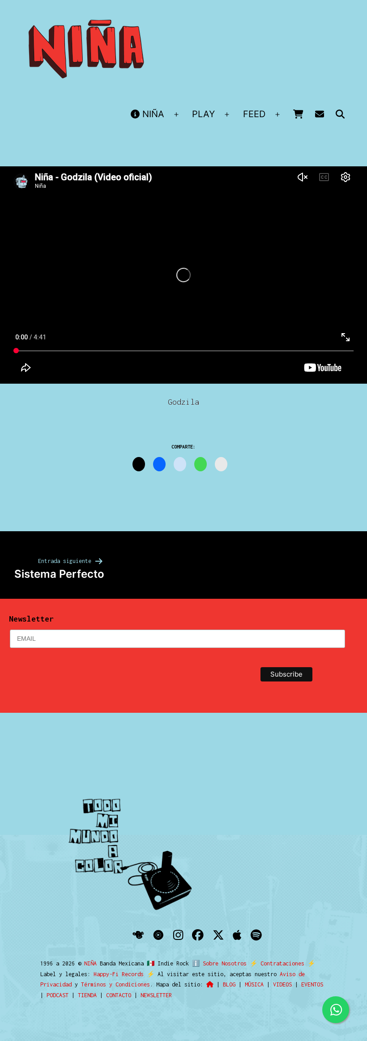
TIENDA (87, 995)
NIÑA (152, 114)
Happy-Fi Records (119, 974)
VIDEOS (282, 984)
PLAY (203, 114)
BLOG (229, 984)
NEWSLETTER (156, 995)
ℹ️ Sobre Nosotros (219, 963)
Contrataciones (282, 963)
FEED (254, 114)
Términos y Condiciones (115, 984)
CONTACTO (118, 995)
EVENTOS (312, 984)
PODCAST (57, 995)
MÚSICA (254, 984)
